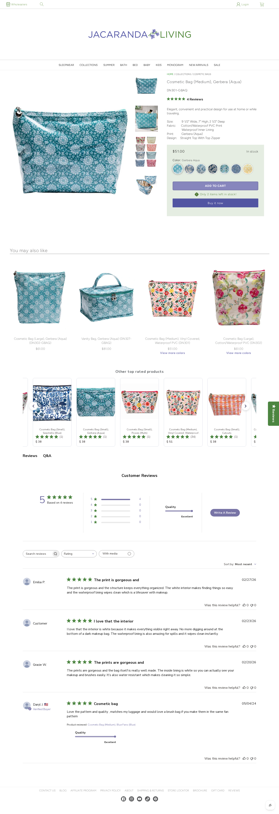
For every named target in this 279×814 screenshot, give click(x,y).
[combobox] (79, 553)
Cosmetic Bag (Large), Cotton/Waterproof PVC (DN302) (238, 341)
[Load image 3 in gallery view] (146, 152)
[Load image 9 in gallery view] (146, 184)
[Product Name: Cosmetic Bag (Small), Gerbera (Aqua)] (95, 412)
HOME (170, 74)
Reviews (234, 790)
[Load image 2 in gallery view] (146, 118)
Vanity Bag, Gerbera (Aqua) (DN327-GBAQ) (106, 341)
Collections (89, 65)
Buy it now (215, 203)
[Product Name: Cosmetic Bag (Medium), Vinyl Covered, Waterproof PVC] (183, 412)
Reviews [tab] (30, 455)
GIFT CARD (217, 790)
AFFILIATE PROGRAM (83, 790)
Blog (63, 790)
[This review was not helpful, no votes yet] (251, 605)
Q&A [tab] (47, 455)
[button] (41, 4)
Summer (109, 65)
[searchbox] (37, 553)
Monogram (175, 65)
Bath (123, 65)
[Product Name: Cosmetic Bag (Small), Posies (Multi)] (139, 412)
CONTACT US (47, 790)
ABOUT (129, 790)
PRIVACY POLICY (110, 790)
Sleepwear (66, 65)
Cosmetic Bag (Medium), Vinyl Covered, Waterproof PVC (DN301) (172, 341)
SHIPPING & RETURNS (150, 790)
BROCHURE (200, 790)
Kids (159, 65)
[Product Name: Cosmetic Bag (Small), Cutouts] (226, 412)
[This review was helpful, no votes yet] (244, 605)
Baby (146, 65)
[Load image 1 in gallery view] (146, 86)
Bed (135, 65)
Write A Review (225, 513)
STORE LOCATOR (178, 790)
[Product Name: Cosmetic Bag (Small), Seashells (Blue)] (52, 412)
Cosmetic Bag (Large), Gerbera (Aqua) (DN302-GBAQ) (40, 341)
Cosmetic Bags (202, 74)
